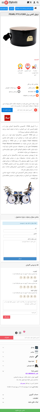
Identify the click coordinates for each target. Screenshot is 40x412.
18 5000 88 (31, 92)
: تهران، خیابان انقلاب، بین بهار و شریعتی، (25, 377)
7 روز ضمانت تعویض (11, 88)
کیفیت (25, 272)
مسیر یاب (22, 383)
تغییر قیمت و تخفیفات (29, 95)
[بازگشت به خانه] (35, 8)
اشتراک (7, 337)
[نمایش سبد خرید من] (30, 2)
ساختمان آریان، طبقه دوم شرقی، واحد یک (27, 380)
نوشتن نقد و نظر (33, 84)
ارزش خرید (25, 291)
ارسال (20, 259)
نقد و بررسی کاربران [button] (32, 265)
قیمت (25, 282)
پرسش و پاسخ (13, 92)
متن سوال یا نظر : (32, 239)
